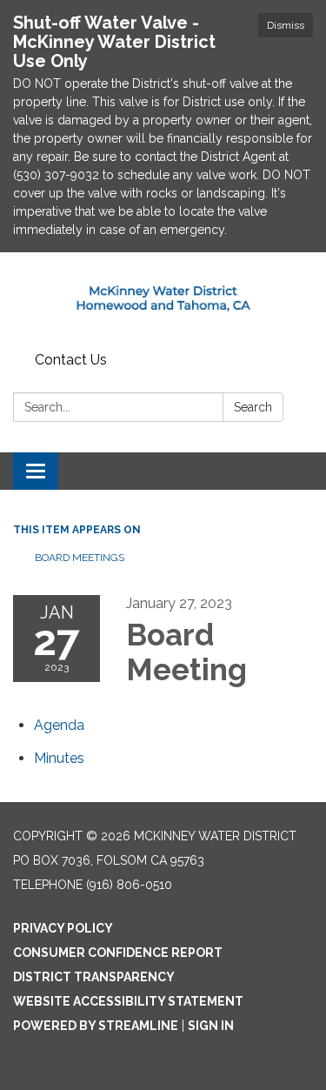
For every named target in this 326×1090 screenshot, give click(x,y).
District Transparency (94, 977)
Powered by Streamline (95, 1026)
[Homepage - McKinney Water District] (163, 299)
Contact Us (71, 359)
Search (253, 407)
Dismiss (285, 25)
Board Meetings (79, 558)
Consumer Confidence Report (118, 953)
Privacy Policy (63, 928)
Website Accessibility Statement (128, 1001)
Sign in (211, 1026)
